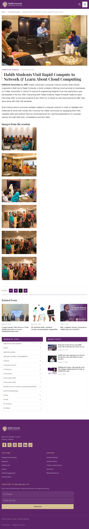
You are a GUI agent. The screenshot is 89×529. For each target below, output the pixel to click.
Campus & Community (9, 457)
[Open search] (79, 4)
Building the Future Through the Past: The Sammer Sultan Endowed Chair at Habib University (71, 369)
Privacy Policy (6, 525)
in (15, 290)
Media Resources (53, 473)
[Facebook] (4, 445)
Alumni (4, 469)
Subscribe (37, 506)
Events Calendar (52, 457)
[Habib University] (12, 4)
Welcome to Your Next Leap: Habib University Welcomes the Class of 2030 (71, 346)
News (3, 12)
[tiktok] (30, 445)
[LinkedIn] (25, 445)
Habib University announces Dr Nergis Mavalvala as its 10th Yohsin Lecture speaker (71, 357)
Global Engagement (8, 473)
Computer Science (14, 12)
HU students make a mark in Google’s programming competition (44, 328)
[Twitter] (9, 445)
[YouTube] (20, 445)
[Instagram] (14, 445)
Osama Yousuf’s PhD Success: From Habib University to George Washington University (15, 329)
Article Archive (52, 461)
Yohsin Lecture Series (54, 465)
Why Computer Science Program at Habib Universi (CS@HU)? (73, 328)
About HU (50, 469)
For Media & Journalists (18, 525)
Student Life (6, 465)
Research (5, 461)
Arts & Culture (6, 477)
